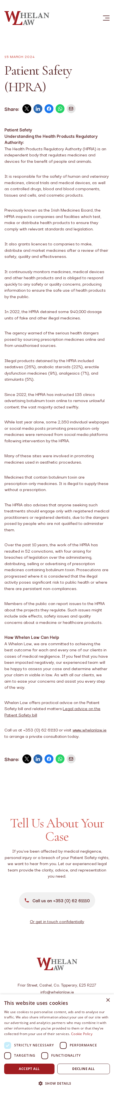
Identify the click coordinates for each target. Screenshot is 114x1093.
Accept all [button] (29, 1068)
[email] (71, 108)
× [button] (108, 1000)
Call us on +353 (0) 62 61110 (61, 900)
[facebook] (49, 108)
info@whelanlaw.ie (57, 991)
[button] (57, 1083)
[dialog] (57, 1043)
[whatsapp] (60, 108)
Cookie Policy (81, 1033)
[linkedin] (37, 108)
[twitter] (26, 108)
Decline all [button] (83, 1068)
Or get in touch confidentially (57, 921)
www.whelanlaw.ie (89, 729)
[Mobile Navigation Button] (103, 18)
